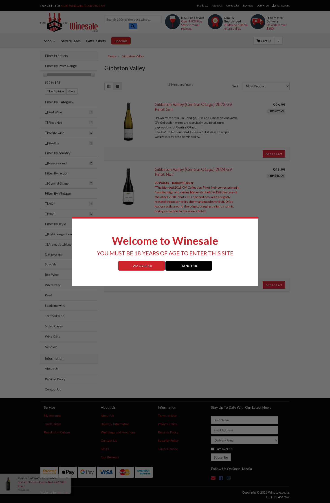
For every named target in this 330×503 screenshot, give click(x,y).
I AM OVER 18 (141, 266)
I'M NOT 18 (188, 266)
